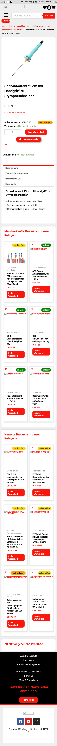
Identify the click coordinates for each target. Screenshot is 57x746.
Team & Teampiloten (28, 680)
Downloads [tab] (10, 184)
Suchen (49, 15)
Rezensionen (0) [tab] (13, 179)
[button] (5, 145)
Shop (10, 26)
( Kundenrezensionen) (14, 112)
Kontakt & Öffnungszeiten (28, 664)
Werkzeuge (18, 30)
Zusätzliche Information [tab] (16, 173)
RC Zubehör (32, 26)
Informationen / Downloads (28, 671)
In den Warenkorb (36, 132)
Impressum (28, 660)
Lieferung (28, 676)
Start (4, 26)
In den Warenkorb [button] (13, 294)
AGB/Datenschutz (28, 656)
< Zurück (6, 21)
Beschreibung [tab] (11, 168)
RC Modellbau (19, 26)
